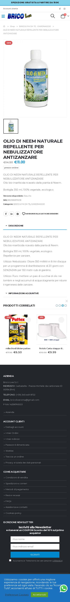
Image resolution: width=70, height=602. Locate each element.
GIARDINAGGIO (38, 204)
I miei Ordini (12, 433)
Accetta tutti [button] (39, 594)
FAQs (8, 501)
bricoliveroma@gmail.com (25, 400)
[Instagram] (65, 9)
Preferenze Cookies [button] (16, 594)
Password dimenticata (17, 444)
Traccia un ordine (15, 456)
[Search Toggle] (52, 16)
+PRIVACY (57, 561)
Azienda (10, 412)
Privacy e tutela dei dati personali (23, 462)
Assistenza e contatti (16, 507)
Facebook (5, 213)
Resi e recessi (13, 495)
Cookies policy (13, 513)
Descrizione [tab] (15, 225)
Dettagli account (15, 427)
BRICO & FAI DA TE (22, 204)
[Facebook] (60, 9)
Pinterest (17, 213)
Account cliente (10, 9)
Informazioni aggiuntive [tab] (23, 293)
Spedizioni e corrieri (16, 483)
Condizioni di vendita (17, 477)
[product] (52, 330)
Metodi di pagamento (17, 489)
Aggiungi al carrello (28, 320)
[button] (56, 305)
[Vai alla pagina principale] (4, 26)
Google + (11, 213)
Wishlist (10, 450)
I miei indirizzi (13, 439)
